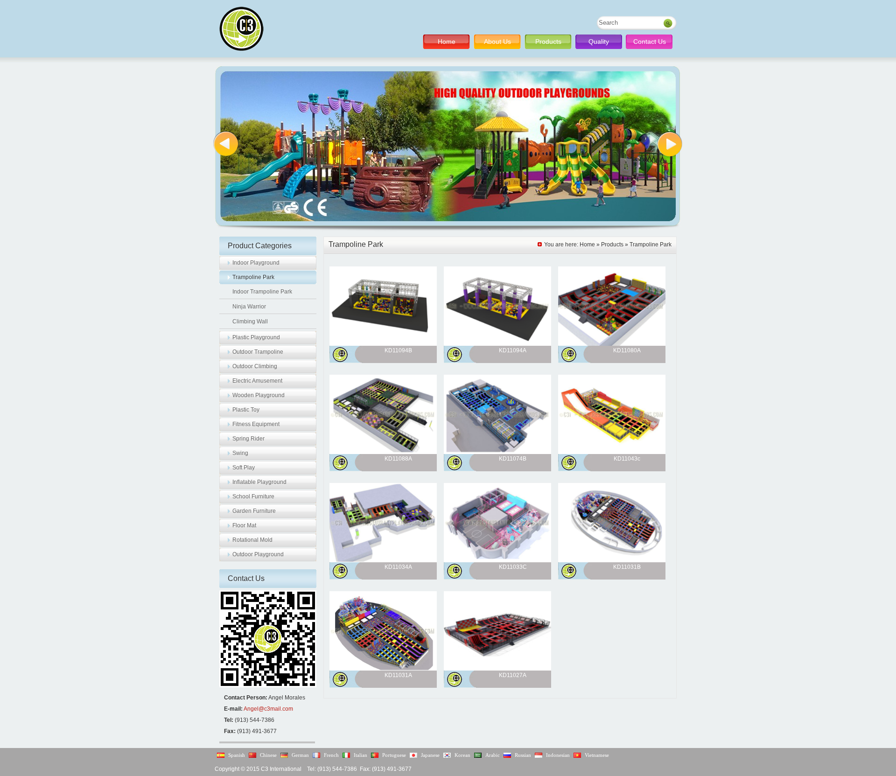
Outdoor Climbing (254, 366)
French (331, 755)
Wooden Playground (258, 395)
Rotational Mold (252, 540)
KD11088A (398, 458)
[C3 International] (241, 29)
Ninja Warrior (249, 306)
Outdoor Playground (258, 554)
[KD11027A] (497, 668)
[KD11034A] (383, 560)
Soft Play (243, 467)
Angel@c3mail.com (268, 709)
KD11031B (627, 567)
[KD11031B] (611, 560)
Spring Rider (248, 438)
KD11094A (512, 350)
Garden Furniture (254, 511)
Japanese (430, 755)
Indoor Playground (256, 262)
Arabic (492, 755)
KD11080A (627, 350)
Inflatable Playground (259, 482)
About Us (497, 41)
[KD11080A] (611, 344)
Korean (462, 755)
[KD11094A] (497, 344)
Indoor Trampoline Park (262, 291)
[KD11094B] (383, 344)
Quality (598, 41)
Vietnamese (597, 755)
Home (446, 41)
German (300, 755)
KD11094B (398, 350)
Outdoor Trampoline (257, 352)
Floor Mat (244, 525)
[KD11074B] (497, 452)
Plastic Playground (256, 337)
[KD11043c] (611, 452)
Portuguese (394, 755)
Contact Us (649, 41)
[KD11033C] (497, 560)
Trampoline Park (253, 277)
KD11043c (627, 458)
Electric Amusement (257, 381)
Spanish (236, 755)
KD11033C (513, 567)
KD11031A (398, 675)
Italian (360, 755)
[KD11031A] (383, 668)
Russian (523, 755)
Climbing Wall (250, 321)
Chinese (268, 755)
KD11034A (398, 567)
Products (548, 41)
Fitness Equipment (256, 424)
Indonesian (558, 755)
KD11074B (512, 458)
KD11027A (512, 675)
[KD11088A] (383, 452)
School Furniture (253, 496)
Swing (240, 453)
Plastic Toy (245, 409)
